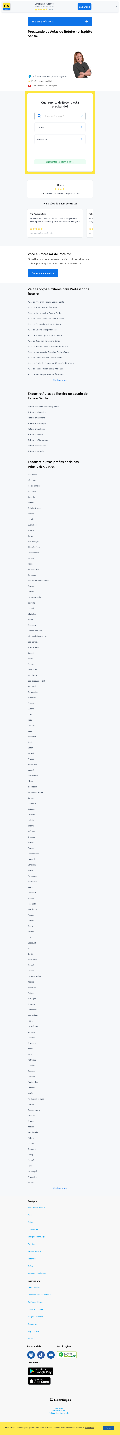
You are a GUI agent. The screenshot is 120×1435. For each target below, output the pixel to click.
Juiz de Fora (33, 675)
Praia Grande (33, 647)
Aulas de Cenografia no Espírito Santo (44, 324)
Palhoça (31, 1138)
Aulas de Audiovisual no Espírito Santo (44, 313)
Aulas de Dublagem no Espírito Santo (44, 341)
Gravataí (31, 837)
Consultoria (33, 1229)
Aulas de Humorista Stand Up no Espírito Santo (48, 346)
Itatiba (30, 1048)
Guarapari (32, 1071)
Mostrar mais (60, 380)
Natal (30, 720)
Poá (29, 937)
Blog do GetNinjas (35, 1316)
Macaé (31, 870)
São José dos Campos (37, 636)
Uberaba (31, 1004)
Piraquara (32, 987)
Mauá (30, 731)
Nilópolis (31, 831)
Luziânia (31, 1087)
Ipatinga (31, 1032)
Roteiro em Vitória (36, 451)
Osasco (31, 586)
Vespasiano (33, 1015)
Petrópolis (32, 909)
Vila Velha (32, 614)
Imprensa (59, 1408)
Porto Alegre (33, 541)
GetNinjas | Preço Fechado (39, 1294)
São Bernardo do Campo (38, 580)
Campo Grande (34, 597)
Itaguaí (31, 1126)
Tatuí (30, 1165)
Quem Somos (34, 1287)
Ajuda (30, 1338)
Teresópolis (33, 1026)
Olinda (30, 781)
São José (32, 686)
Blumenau (32, 736)
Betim (30, 747)
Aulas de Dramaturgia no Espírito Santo (45, 335)
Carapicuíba (33, 692)
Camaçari (32, 892)
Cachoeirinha (33, 853)
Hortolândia (33, 775)
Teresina (31, 814)
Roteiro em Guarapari (37, 423)
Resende (32, 1149)
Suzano (31, 708)
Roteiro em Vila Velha (37, 445)
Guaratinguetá (34, 1110)
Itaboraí (31, 981)
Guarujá (31, 703)
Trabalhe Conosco (35, 1309)
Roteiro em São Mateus (38, 440)
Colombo (32, 803)
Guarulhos (32, 524)
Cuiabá (31, 608)
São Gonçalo (33, 641)
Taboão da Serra (35, 630)
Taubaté (31, 859)
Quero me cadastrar (43, 273)
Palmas (31, 848)
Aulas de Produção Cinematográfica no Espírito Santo (51, 363)
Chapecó (32, 1037)
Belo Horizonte (34, 508)
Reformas (32, 1258)
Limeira (31, 920)
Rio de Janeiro (34, 485)
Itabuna (31, 1182)
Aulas (30, 1214)
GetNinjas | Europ (35, 1302)
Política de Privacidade (59, 1413)
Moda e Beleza (34, 1251)
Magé (30, 1020)
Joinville (31, 602)
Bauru (30, 926)
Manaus (31, 591)
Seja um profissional (43, 21)
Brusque (31, 1121)
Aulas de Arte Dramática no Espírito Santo (46, 302)
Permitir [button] (109, 1428)
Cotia (30, 714)
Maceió (31, 770)
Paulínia (31, 931)
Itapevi (31, 753)
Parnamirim (32, 876)
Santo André (33, 569)
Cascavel (32, 942)
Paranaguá (32, 1171)
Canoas (31, 664)
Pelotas (31, 993)
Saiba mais (89, 1427)
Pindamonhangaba (36, 1099)
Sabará (31, 965)
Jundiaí (31, 653)
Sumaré (31, 798)
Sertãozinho (33, 1132)
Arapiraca (32, 697)
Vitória (30, 658)
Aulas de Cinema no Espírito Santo (43, 329)
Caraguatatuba (34, 976)
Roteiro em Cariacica (37, 412)
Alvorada (32, 898)
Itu (29, 948)
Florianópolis (33, 552)
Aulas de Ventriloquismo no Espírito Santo (46, 374)
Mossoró (32, 1115)
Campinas (32, 575)
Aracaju (31, 759)
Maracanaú (32, 1009)
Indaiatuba (32, 786)
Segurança (32, 1324)
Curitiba (31, 519)
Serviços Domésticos (37, 1273)
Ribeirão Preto (34, 547)
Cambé (31, 1160)
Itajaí (30, 742)
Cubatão (31, 1143)
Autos (30, 1222)
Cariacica (32, 864)
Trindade (31, 1076)
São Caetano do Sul (36, 681)
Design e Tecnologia (36, 1236)
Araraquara (32, 998)
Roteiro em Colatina (36, 417)
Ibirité (30, 954)
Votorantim (32, 959)
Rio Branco (32, 474)
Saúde (30, 1266)
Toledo (31, 1104)
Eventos (31, 1244)
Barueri (31, 536)
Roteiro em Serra (35, 434)
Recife (31, 563)
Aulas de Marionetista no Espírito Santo (45, 357)
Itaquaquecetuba (35, 792)
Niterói (31, 530)
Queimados (33, 1082)
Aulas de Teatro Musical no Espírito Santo (46, 368)
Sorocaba (32, 625)
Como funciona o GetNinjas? (44, 85)
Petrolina (32, 1060)
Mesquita (32, 903)
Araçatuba (32, 1177)
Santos (31, 558)
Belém (30, 619)
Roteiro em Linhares (36, 429)
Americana (32, 881)
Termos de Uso (58, 1410)
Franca (31, 970)
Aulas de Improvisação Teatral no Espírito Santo (48, 352)
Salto (30, 1054)
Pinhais (31, 820)
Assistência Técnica (36, 1207)
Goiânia (31, 502)
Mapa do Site (33, 1331)
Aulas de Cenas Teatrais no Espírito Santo (46, 318)
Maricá (31, 887)
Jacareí (31, 825)
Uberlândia (32, 669)
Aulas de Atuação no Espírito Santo (43, 307)
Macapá (31, 1154)
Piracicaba (32, 764)
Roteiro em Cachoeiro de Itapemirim (44, 406)
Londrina (31, 725)
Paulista (31, 915)
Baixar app (84, 6)
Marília (30, 1093)
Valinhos (31, 809)
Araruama (32, 1043)
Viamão (31, 842)
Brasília (31, 513)
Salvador (32, 497)
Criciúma (31, 1065)
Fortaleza (32, 491)
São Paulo (32, 480)
